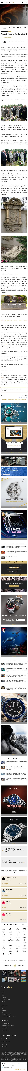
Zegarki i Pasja (4, 1044)
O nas (3, 990)
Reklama (3, 992)
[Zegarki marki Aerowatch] (3, 929)
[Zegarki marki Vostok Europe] (3, 953)
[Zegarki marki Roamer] (24, 948)
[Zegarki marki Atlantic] (17, 929)
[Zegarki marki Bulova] (10, 932)
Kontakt (3, 1001)
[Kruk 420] (14, 610)
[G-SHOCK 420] (14, 525)
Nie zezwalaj (22, 1069)
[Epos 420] (14, 830)
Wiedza (3, 1012)
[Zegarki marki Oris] (11, 27)
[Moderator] (7, 884)
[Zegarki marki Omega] (3, 945)
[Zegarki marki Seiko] (3, 951)
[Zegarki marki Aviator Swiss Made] (24, 929)
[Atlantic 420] (14, 493)
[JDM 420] (14, 708)
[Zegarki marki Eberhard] (17, 934)
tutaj (17, 274)
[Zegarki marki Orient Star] (17, 945)
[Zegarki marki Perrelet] (3, 948)
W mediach (4, 997)
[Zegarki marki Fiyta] (17, 937)
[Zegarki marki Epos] (3, 937)
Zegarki (3, 1008)
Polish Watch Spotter (6, 1030)
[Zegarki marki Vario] (24, 951)
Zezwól (16, 1069)
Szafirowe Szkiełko (5, 1027)
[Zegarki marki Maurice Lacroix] (3, 943)
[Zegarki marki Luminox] (24, 940)
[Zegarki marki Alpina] (10, 929)
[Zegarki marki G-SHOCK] (3, 940)
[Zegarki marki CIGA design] (17, 932)
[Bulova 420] (14, 800)
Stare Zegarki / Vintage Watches (8, 1025)
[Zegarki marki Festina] (10, 937)
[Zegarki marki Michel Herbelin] (10, 943)
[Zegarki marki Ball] (3, 932)
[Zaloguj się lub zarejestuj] (23, 2)
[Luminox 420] (14, 642)
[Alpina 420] (14, 740)
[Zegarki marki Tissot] (17, 951)
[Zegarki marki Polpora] (10, 948)
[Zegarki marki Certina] (24, 932)
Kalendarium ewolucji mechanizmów (9, 1016)
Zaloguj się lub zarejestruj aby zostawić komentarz (14, 399)
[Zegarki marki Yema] (10, 953)
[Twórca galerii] (3, 884)
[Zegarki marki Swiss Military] (18, 27)
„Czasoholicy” (4, 1028)
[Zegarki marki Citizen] (3, 934)
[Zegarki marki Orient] (10, 945)
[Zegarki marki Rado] (17, 948)
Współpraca (4, 993)
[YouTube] (6, 1038)
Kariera (3, 995)
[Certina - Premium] (14, 413)
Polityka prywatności (6, 999)
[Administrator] (7, 896)
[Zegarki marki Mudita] (17, 943)
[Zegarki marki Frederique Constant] (24, 937)
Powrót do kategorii (7, 37)
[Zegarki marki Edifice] (24, 934)
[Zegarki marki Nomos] (24, 943)
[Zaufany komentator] (5, 884)
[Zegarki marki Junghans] (17, 940)
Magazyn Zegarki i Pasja (6, 1014)
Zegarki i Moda (4, 1046)
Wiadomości (4, 1010)
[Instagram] (9, 1038)
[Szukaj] (26, 2)
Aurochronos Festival (6, 1023)
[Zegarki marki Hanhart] (10, 940)
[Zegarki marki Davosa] (10, 934)
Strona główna (6, 960)
